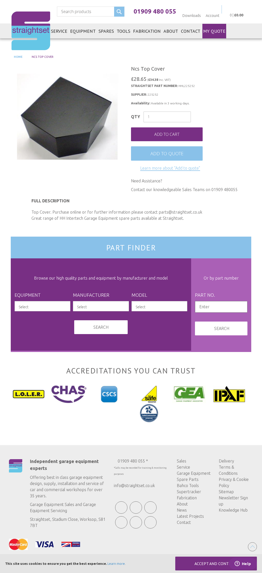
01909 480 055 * (133, 461)
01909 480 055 (155, 11)
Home (18, 56)
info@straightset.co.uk (134, 485)
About (182, 504)
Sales (181, 461)
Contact (184, 522)
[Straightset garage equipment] (31, 31)
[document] (131, 563)
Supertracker (189, 491)
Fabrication (187, 497)
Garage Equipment (194, 473)
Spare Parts (188, 479)
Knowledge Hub (233, 510)
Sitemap (226, 491)
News (182, 510)
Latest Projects (190, 516)
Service (183, 467)
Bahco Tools (188, 485)
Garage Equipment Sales (52, 504)
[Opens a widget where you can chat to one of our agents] (243, 564)
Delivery (226, 461)
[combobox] (91, 11)
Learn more (116, 563)
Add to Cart (166, 134)
